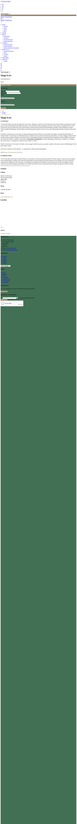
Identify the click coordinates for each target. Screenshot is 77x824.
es (2, 7)
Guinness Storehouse (9, 51)
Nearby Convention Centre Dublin (11, 48)
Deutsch (4, 256)
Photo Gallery (5, 57)
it (2, 11)
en (3, 6)
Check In (3, 91)
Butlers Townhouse (6, 17)
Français (4, 261)
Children (3, 101)
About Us (6, 26)
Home (3, 24)
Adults (2, 95)
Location (5, 61)
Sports (5, 52)
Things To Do (5, 49)
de (2, 4)
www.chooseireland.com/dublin (13, 152)
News (5, 31)
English (4, 258)
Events (5, 29)
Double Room (7, 36)
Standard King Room (8, 39)
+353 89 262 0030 (5, 1)
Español (4, 259)
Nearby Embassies (8, 46)
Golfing (5, 56)
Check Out (3, 93)
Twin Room (6, 38)
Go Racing (6, 54)
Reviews (4, 33)
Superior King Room (8, 41)
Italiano (4, 263)
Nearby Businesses (8, 44)
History (5, 28)
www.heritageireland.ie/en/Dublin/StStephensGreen (15, 165)
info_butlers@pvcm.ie (7, 197)
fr (2, 9)
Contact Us (5, 59)
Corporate (4, 43)
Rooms (4, 34)
